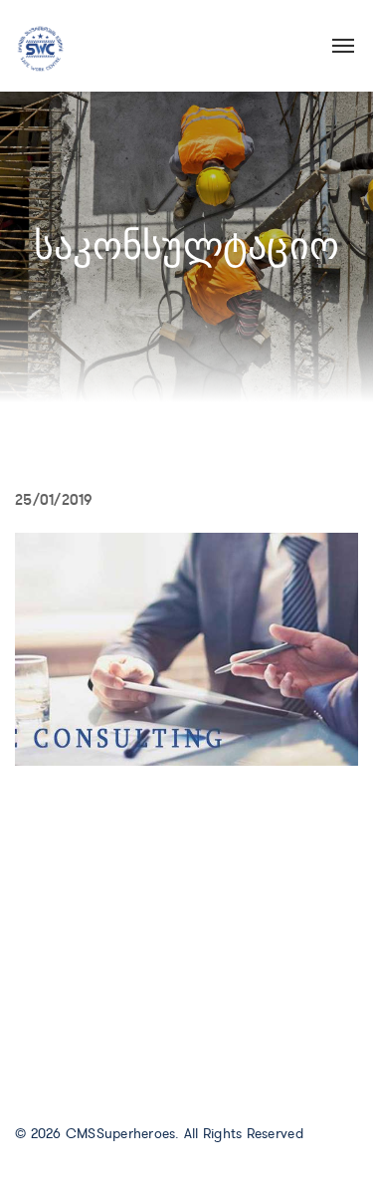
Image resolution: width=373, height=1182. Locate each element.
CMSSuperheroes (121, 1133)
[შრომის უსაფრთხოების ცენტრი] (40, 45)
